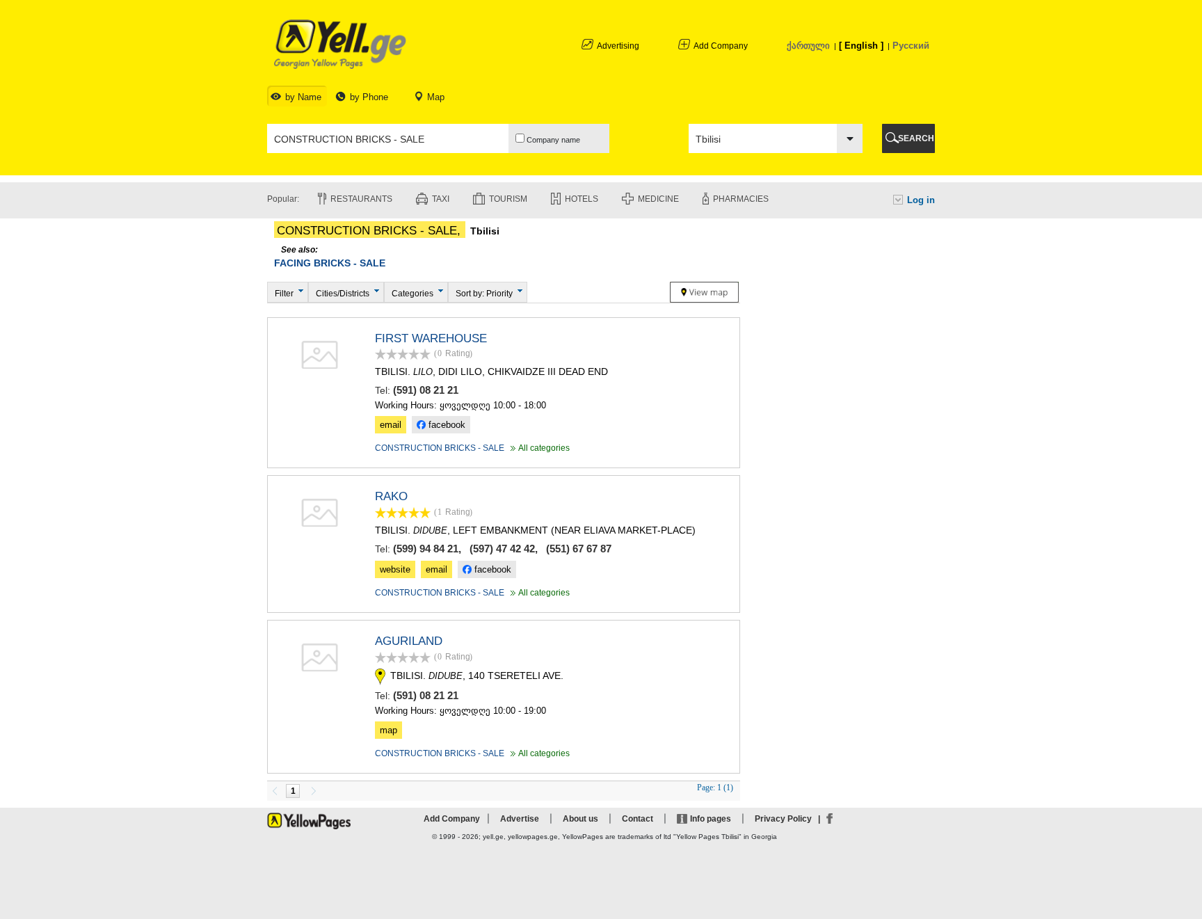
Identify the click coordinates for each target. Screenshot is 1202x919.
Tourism (508, 199)
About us (580, 819)
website (395, 569)
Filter (284, 293)
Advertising (618, 46)
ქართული (808, 45)
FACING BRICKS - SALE (329, 263)
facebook (445, 424)
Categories (412, 293)
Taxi (440, 199)
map (388, 730)
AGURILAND (408, 641)
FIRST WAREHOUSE (431, 338)
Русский (910, 45)
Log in (921, 200)
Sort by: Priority (484, 293)
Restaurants (361, 199)
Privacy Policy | (789, 819)
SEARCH (916, 138)
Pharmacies (741, 199)
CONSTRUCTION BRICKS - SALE (439, 448)
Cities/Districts (342, 293)
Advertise (519, 819)
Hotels (581, 199)
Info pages (710, 819)
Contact (637, 819)
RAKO (391, 496)
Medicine (658, 199)
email (390, 424)
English (861, 45)
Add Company (721, 46)
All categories (539, 448)
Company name (552, 140)
